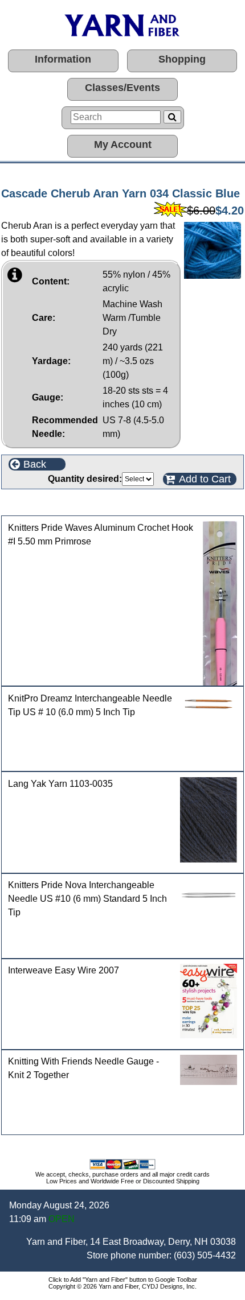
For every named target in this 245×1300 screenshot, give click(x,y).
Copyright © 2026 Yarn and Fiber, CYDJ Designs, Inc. (122, 1286)
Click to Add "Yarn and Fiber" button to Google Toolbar (122, 1279)
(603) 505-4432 (205, 1255)
